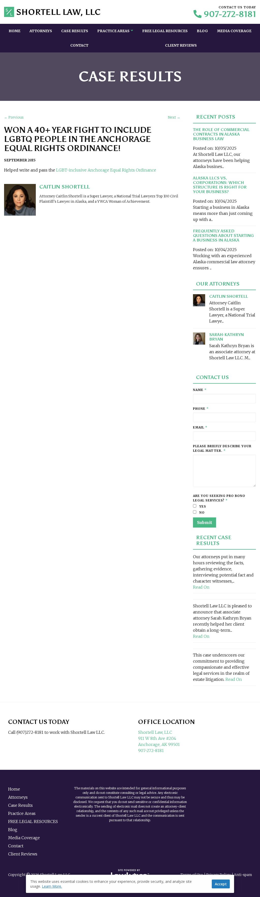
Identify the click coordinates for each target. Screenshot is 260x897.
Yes (202, 506)
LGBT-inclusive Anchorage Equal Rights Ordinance (106, 170)
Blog (202, 31)
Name (200, 390)
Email (200, 427)
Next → (174, 117)
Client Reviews (181, 45)
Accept (221, 884)
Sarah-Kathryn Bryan (226, 337)
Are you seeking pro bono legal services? (219, 498)
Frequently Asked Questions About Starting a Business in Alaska (223, 235)
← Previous (14, 117)
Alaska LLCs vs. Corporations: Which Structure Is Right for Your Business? (220, 185)
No (201, 512)
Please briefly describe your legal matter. (222, 448)
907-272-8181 (230, 14)
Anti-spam (243, 875)
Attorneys (40, 31)
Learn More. (52, 886)
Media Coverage (234, 31)
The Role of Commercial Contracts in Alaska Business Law (221, 134)
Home (14, 31)
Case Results (74, 31)
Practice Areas (113, 31)
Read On (201, 587)
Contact (79, 45)
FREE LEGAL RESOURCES (165, 31)
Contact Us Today (38, 721)
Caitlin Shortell (228, 296)
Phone (201, 408)
